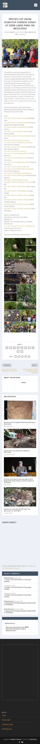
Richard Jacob (8, 578)
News (26, 32)
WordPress (33, 739)
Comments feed (7, 724)
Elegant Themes (16, 739)
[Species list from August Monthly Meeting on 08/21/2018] (20, 410)
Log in (4, 715)
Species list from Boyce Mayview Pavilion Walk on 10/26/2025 (20, 603)
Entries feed (6, 720)
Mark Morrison (8, 609)
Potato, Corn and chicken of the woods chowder (17, 580)
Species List (32, 32)
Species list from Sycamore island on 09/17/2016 (17, 451)
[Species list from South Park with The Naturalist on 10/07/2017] (20, 496)
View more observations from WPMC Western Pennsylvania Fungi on (17, 628)
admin (12, 32)
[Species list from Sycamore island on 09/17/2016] (20, 438)
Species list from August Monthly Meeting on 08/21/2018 (20, 423)
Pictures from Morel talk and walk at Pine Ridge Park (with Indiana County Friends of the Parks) (19, 480)
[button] (14, 245)
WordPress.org (6, 729)
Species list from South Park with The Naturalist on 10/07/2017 (17, 510)
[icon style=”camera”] (16, 118)
